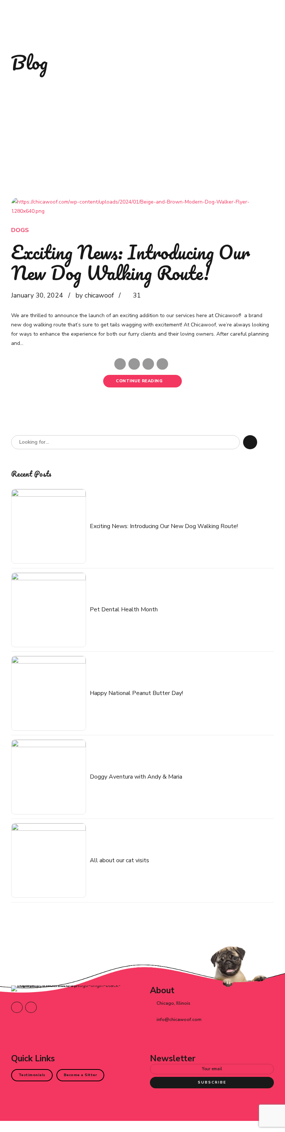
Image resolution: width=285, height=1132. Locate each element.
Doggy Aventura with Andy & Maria (136, 776)
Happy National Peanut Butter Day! (136, 693)
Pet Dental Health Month (124, 609)
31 (137, 295)
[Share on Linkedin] (148, 364)
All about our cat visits (119, 860)
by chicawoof (94, 295)
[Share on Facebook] (120, 364)
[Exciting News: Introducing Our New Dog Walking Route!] (142, 206)
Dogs (20, 230)
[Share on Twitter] (134, 364)
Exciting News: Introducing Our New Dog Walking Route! (130, 262)
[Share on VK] (162, 364)
